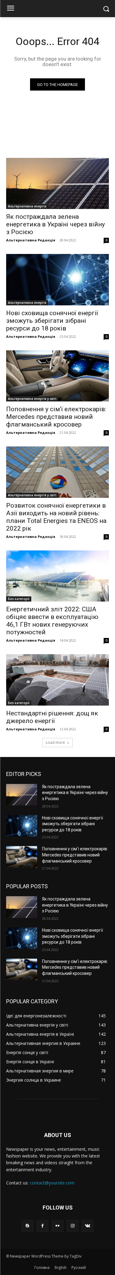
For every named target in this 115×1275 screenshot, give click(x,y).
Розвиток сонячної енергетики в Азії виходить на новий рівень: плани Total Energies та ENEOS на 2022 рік (56, 517)
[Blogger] (27, 1226)
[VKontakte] (88, 1226)
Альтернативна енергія (27, 206)
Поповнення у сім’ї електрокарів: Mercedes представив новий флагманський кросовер (56, 416)
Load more (55, 742)
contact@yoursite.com (52, 1183)
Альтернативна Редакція (30, 240)
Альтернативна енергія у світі (32, 399)
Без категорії (18, 599)
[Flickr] (57, 1226)
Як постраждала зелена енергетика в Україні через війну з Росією (55, 224)
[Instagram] (73, 1226)
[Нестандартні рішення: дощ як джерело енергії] (57, 680)
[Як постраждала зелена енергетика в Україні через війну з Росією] (57, 183)
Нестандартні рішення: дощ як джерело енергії (52, 717)
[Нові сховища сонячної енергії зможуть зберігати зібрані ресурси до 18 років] (57, 279)
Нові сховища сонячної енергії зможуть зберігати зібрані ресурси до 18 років (52, 320)
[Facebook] (42, 1226)
